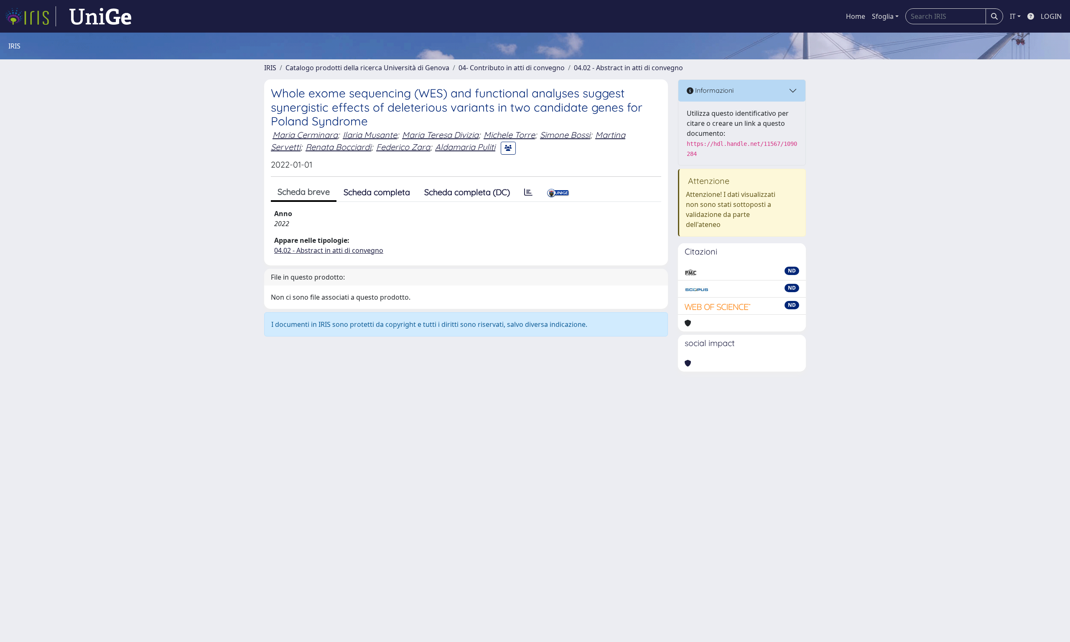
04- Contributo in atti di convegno (512, 67)
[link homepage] (30, 16)
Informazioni (713, 90)
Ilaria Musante (370, 135)
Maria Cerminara (305, 135)
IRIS (270, 67)
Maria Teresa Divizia (440, 135)
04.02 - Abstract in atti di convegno (628, 67)
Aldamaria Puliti (465, 147)
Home (855, 16)
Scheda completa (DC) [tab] (467, 192)
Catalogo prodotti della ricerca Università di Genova (367, 67)
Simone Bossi (565, 135)
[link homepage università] (100, 16)
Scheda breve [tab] (304, 191)
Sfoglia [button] (883, 16)
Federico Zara (403, 147)
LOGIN (1051, 16)
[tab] (528, 192)
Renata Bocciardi (338, 147)
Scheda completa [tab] (377, 192)
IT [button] (1013, 16)
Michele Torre (509, 135)
